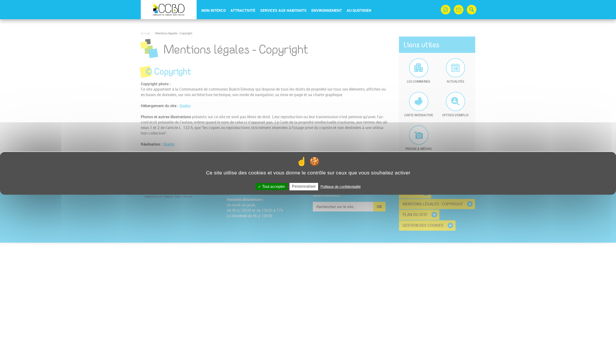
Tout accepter (273, 187)
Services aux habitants (283, 10)
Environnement (326, 10)
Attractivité (243, 10)
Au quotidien (359, 10)
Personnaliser (304, 186)
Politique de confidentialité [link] (341, 187)
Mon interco (213, 10)
